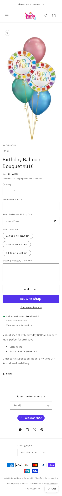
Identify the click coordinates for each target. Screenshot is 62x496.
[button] (7, 15)
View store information (19, 325)
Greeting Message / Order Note (18, 260)
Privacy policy (51, 478)
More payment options (31, 307)
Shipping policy (32, 488)
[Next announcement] (55, 4)
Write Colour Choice (12, 199)
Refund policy (13, 483)
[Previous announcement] (6, 4)
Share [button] (9, 373)
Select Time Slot (10, 229)
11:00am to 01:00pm (17, 235)
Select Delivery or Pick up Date (17, 214)
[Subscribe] (48, 406)
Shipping (19, 179)
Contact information (31, 483)
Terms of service (51, 483)
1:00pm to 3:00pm (16, 244)
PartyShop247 (17, 478)
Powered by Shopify (33, 478)
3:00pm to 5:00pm (16, 252)
